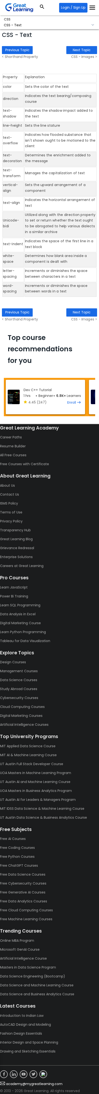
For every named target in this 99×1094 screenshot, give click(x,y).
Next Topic (82, 50)
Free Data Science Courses (22, 874)
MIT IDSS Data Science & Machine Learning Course (42, 808)
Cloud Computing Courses (22, 706)
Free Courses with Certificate (24, 464)
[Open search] (42, 7)
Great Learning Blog (16, 539)
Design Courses (13, 662)
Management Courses (19, 671)
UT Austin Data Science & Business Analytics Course (43, 817)
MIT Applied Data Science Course (28, 746)
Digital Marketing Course (20, 623)
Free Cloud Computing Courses (26, 910)
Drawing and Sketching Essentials (28, 1051)
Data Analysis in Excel (18, 614)
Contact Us (9, 494)
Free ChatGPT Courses (19, 865)
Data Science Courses (18, 680)
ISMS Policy (9, 503)
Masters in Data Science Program (28, 967)
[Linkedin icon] (14, 1074)
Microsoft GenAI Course (20, 949)
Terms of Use (11, 512)
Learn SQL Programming (20, 605)
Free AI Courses (13, 838)
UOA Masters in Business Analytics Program (36, 790)
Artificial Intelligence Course (23, 958)
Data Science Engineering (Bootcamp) (32, 976)
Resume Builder (13, 446)
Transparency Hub (15, 530)
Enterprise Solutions (16, 556)
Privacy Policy (11, 521)
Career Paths (11, 437)
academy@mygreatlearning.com (34, 1083)
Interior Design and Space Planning (29, 1042)
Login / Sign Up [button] (73, 7)
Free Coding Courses (17, 847)
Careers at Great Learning (21, 565)
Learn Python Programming (23, 632)
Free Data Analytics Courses (23, 901)
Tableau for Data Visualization (25, 640)
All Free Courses (13, 455)
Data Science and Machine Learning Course (37, 985)
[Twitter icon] (33, 1074)
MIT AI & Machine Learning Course (28, 755)
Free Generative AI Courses (22, 892)
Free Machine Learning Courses (26, 919)
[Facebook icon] (4, 1074)
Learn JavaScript (14, 587)
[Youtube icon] (23, 1074)
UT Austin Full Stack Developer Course (31, 764)
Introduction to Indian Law (21, 1015)
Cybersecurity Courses (19, 697)
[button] (49, 25)
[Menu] (92, 8)
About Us (7, 485)
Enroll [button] (71, 402)
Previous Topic (17, 50)
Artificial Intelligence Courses (24, 724)
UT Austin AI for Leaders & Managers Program (38, 799)
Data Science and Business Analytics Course (37, 994)
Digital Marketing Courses (21, 715)
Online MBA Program (17, 940)
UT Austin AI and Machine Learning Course (35, 781)
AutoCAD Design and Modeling (25, 1024)
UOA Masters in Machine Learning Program (35, 772)
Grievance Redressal (17, 548)
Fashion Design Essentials (21, 1033)
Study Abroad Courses (18, 688)
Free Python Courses (17, 856)
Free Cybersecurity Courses (23, 883)
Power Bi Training (14, 596)
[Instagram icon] (43, 1074)
